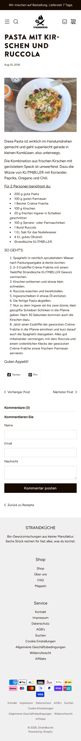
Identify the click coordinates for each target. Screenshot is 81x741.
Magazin (40, 586)
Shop (40, 568)
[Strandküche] (40, 21)
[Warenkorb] (73, 21)
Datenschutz (40, 623)
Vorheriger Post (19, 392)
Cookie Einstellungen (40, 641)
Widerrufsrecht (40, 653)
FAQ (40, 580)
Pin (35, 374)
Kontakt (40, 612)
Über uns (40, 574)
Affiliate (40, 659)
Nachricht (11, 461)
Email (8, 443)
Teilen (16, 374)
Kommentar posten (40, 488)
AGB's (40, 629)
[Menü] (7, 21)
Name (8, 425)
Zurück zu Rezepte (21, 505)
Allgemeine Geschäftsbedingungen (40, 647)
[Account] (64, 21)
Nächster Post (63, 392)
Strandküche (45, 727)
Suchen (40, 635)
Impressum (41, 618)
